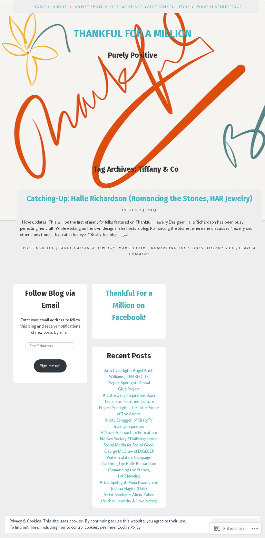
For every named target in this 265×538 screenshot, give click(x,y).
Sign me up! (50, 365)
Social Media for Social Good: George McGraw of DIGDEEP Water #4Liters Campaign (129, 451)
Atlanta (86, 248)
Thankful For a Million (132, 34)
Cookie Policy (128, 527)
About (60, 6)
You (51, 248)
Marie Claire (133, 248)
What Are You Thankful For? (155, 6)
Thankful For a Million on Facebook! (129, 305)
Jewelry (107, 248)
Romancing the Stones (177, 248)
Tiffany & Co (221, 248)
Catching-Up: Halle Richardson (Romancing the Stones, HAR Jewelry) (139, 198)
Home (39, 6)
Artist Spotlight (94, 6)
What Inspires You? (219, 6)
